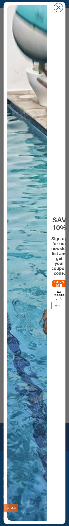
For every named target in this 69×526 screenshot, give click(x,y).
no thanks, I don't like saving (59, 294)
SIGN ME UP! (59, 283)
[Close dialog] (58, 7)
